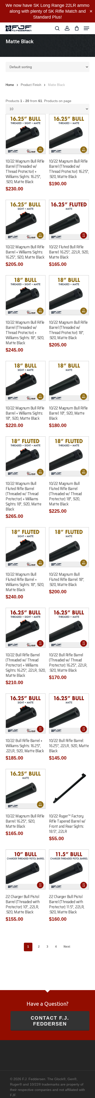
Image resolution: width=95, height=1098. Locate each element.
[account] (67, 28)
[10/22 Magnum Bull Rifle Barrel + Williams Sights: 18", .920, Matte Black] (26, 381)
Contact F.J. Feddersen (50, 1020)
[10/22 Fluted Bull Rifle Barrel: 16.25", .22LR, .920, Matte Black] (69, 220)
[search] (57, 28)
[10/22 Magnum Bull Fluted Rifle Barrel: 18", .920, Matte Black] (69, 547)
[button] (86, 28)
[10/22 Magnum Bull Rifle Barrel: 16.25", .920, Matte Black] (26, 789)
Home (10, 85)
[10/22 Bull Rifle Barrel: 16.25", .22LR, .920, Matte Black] (69, 713)
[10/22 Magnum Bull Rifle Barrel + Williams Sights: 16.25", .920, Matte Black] (26, 220)
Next (67, 946)
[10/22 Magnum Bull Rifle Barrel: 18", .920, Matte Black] (69, 381)
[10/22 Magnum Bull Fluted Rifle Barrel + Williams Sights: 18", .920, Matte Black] (26, 547)
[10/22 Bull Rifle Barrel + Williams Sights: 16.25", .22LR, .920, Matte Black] (26, 713)
